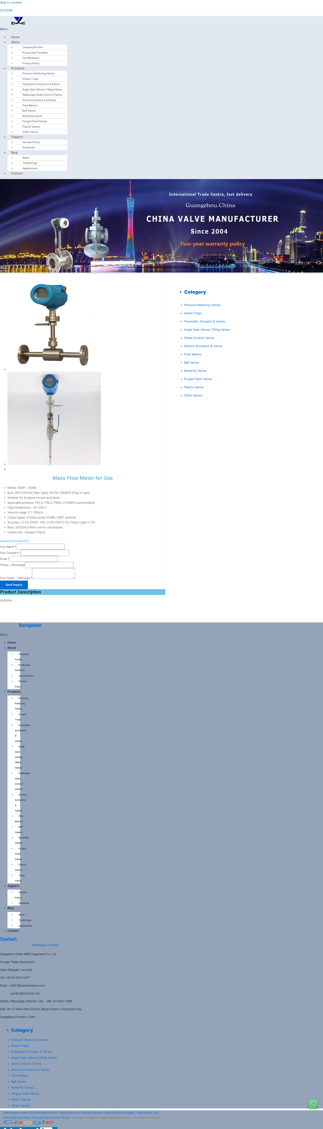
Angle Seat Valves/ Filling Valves (42, 89)
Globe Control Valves (199, 338)
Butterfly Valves (32, 116)
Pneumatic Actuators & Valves (41, 84)
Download (28, 147)
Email (4, 559)
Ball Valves (29, 110)
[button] (72, 29)
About (15, 42)
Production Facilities (35, 52)
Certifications (30, 57)
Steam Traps (30, 78)
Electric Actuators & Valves (39, 100)
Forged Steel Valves (34, 121)
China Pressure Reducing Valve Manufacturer (30, 1112)
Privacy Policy (30, 63)
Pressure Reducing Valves (38, 73)
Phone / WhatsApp (12, 565)
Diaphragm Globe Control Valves (42, 94)
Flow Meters (30, 105)
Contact (17, 173)
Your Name (8, 547)
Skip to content (11, 2)
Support (17, 137)
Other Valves (30, 131)
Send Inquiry (14, 585)
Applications (30, 168)
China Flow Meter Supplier (119, 1112)
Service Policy (31, 142)
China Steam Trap (147, 1112)
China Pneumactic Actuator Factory (80, 1112)
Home (15, 37)
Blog (14, 152)
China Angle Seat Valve (16, 1117)
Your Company (10, 553)
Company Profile (32, 47)
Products (17, 68)
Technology (29, 162)
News (25, 157)
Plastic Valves (31, 126)
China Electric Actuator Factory (51, 1117)
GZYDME (6, 10)
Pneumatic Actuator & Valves (204, 321)
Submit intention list (14, 541)
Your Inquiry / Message (16, 578)
